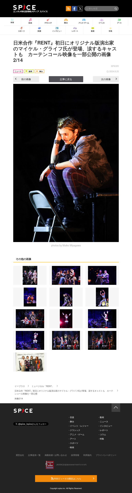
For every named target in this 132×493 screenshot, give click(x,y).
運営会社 (20, 454)
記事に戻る (66, 79)
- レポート (103, 430)
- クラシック (74, 430)
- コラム (102, 434)
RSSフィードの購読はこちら (67, 478)
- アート (72, 438)
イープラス (20, 386)
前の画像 (26, 79)
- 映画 (71, 447)
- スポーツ (73, 442)
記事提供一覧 (34, 454)
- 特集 (101, 438)
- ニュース (103, 421)
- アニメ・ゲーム (76, 434)
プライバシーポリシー (106, 454)
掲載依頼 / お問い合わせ (56, 454)
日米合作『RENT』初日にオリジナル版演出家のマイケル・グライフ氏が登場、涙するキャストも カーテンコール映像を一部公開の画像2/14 (65, 51)
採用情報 (75, 454)
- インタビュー (105, 425)
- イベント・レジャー (79, 425)
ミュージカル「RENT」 (43, 386)
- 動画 (101, 417)
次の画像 (106, 79)
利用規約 (87, 454)
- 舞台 (71, 421)
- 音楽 (71, 417)
